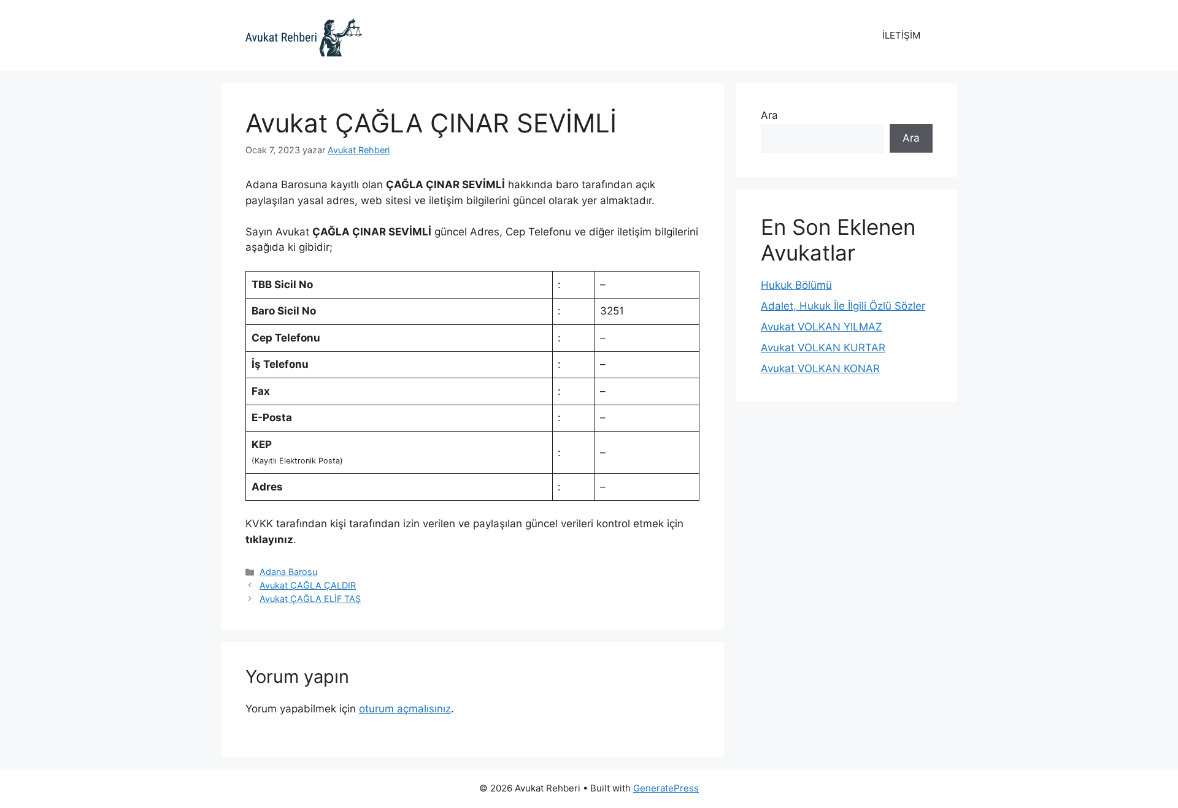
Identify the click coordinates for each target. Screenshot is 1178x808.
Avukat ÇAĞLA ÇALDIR (308, 585)
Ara (769, 115)
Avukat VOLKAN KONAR (820, 368)
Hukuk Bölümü (796, 285)
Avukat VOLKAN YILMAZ (821, 327)
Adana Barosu (288, 571)
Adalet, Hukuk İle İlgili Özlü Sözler (843, 306)
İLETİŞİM (901, 35)
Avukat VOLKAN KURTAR (823, 347)
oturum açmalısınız (405, 709)
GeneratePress (666, 788)
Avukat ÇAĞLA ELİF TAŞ (310, 598)
